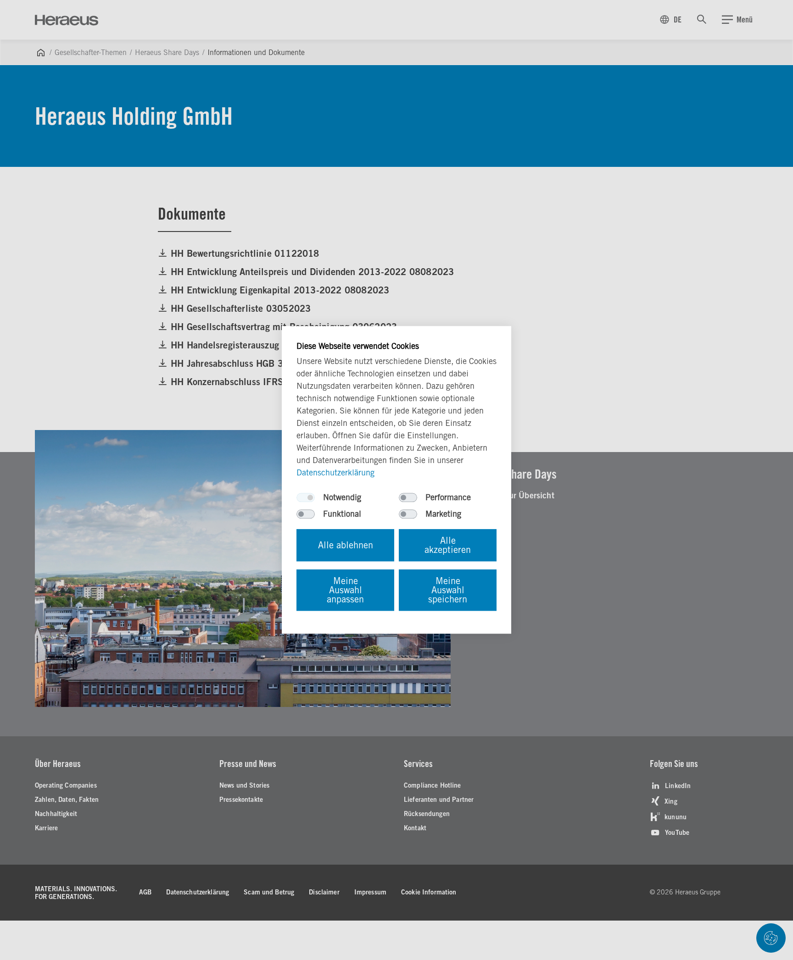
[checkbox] (305, 497)
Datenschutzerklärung (335, 473)
